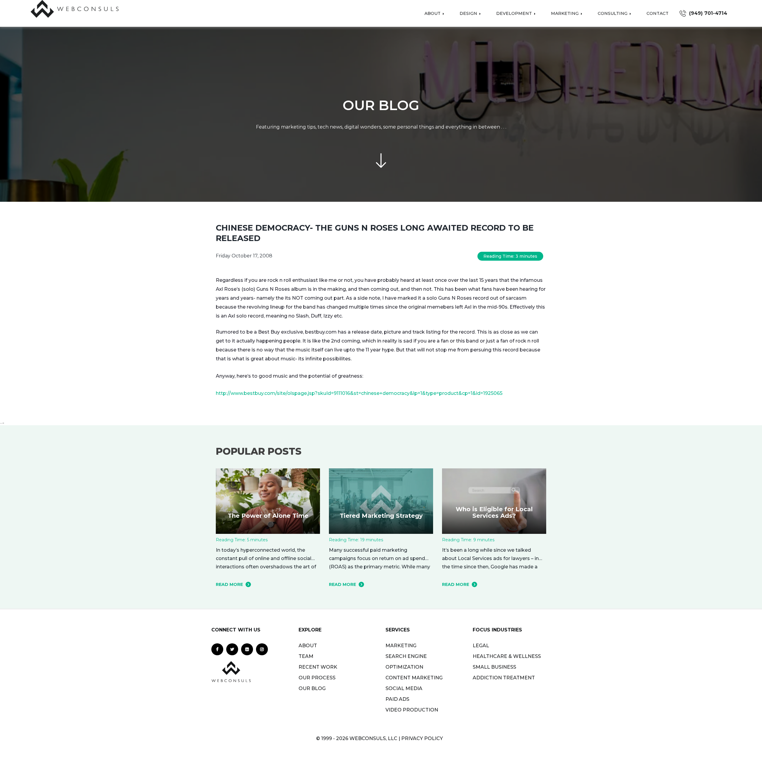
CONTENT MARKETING (414, 678)
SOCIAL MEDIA (403, 688)
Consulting (613, 13)
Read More (229, 584)
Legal (481, 645)
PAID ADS (397, 699)
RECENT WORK (318, 667)
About (433, 13)
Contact (658, 13)
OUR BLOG (312, 688)
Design (469, 13)
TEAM (306, 656)
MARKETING (400, 645)
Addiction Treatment (504, 678)
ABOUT (308, 645)
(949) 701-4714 (708, 13)
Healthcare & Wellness (507, 656)
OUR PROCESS (317, 678)
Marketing (565, 13)
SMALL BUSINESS (494, 667)
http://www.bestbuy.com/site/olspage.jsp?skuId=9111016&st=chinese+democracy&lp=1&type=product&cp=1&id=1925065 (359, 393)
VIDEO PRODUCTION (411, 710)
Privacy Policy (422, 738)
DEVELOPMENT (514, 13)
